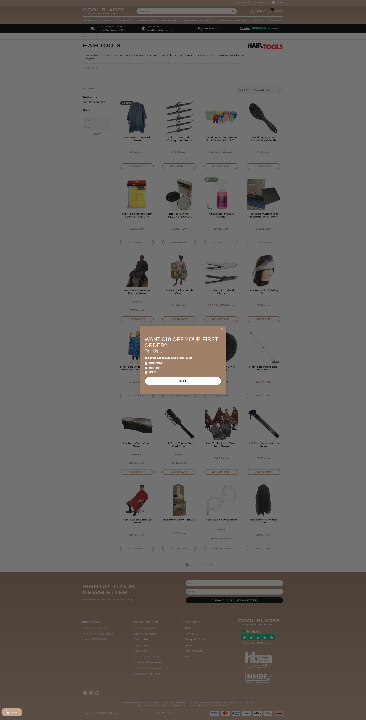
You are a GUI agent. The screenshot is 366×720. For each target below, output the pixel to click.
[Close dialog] (222, 329)
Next (183, 381)
